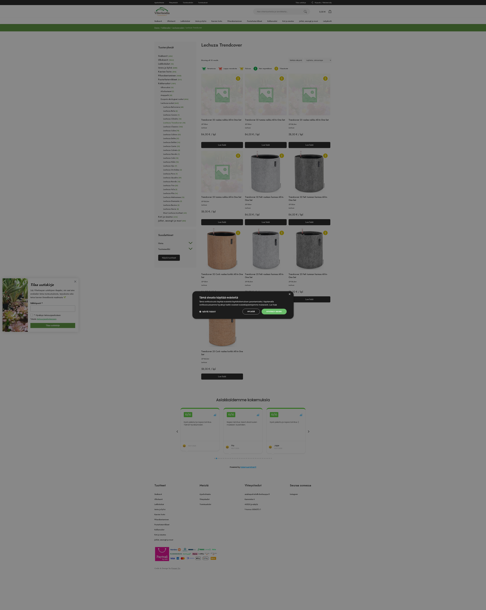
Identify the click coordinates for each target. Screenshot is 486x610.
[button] (207, 311)
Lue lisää (273, 304)
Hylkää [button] (251, 311)
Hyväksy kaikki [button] (274, 311)
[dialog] (243, 305)
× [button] (289, 294)
